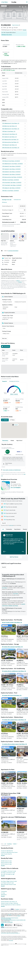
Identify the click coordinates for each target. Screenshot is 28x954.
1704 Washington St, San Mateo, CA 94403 (12, 163)
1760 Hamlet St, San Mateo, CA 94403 (11, 169)
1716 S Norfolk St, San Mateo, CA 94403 (11, 182)
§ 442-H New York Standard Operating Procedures (9, 917)
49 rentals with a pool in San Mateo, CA (11, 695)
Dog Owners (17, 529)
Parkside (24, 30)
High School (19, 440)
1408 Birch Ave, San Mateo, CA (9, 126)
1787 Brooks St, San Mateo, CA (9, 145)
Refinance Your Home (7, 34)
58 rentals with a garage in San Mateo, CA (12, 646)
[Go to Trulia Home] (14, 2)
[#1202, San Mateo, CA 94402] (8, 802)
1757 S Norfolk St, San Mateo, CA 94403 (11, 185)
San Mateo (4, 587)
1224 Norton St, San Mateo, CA (9, 134)
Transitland (17, 909)
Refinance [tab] (4, 202)
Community (9, 529)
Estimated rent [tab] (17, 199)
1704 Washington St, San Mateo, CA (10, 123)
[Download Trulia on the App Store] (9, 925)
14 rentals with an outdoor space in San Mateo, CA (14, 744)
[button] (27, 2)
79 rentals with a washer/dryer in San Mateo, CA (14, 719)
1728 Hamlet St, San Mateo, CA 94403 (11, 171)
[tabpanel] (14, 216)
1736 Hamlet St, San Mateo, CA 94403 (11, 166)
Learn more (11, 525)
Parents (25, 529)
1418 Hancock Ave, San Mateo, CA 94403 (12, 177)
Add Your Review (14, 557)
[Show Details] (25, 75)
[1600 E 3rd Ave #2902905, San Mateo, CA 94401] (8, 629)
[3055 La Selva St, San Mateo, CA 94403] (8, 654)
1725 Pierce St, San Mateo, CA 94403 (11, 161)
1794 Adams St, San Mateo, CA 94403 (11, 188)
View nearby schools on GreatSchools (12, 470)
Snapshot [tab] (4, 381)
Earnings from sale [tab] (6, 199)
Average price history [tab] (14, 381)
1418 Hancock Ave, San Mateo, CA (10, 142)
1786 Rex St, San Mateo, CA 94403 (10, 179)
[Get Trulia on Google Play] (18, 925)
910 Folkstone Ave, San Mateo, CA (10, 139)
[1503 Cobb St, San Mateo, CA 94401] (8, 826)
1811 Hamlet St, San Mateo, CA (9, 136)
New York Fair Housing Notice (6, 918)
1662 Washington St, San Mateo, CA (10, 128)
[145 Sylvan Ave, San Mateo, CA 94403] (8, 751)
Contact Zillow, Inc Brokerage (7, 922)
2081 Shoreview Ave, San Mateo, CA (10, 147)
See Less (5, 338)
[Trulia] (2, 925)
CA (5, 843)
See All (4, 523)
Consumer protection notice (20, 919)
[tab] (5, 346)
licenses (9, 914)
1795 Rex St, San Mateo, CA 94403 (10, 190)
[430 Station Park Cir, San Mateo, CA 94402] (8, 678)
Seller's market (14, 394)
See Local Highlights (16, 487)
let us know (11, 940)
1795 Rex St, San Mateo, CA (8, 131)
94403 (18, 280)
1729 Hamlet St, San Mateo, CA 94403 (11, 174)
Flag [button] (23, 551)
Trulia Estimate (7, 68)
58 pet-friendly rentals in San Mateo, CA (12, 622)
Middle (12, 440)
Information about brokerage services (9, 919)
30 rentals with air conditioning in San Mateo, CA (14, 671)
